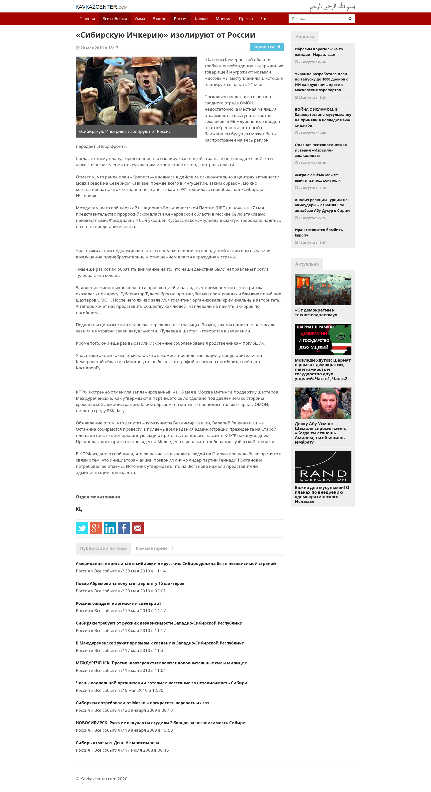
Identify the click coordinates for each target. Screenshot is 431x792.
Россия (181, 18)
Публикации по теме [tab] (103, 548)
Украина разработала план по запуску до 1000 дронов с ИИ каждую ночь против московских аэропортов (321, 85)
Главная (87, 18)
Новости (304, 36)
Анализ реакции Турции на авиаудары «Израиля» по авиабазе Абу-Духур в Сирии (322, 208)
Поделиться (265, 46)
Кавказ (201, 18)
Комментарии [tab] (154, 548)
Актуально (307, 264)
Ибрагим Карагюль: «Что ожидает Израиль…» (319, 55)
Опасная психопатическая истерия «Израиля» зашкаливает (321, 153)
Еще (265, 18)
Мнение (223, 18)
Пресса (246, 18)
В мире (159, 18)
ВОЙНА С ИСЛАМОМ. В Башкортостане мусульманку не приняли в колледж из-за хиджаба (323, 121)
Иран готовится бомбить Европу (319, 235)
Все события (115, 18)
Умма (139, 18)
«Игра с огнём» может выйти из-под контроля (318, 181)
